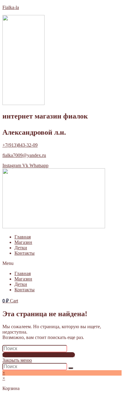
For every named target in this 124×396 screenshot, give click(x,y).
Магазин (23, 242)
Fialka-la (10, 7)
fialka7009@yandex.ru (24, 155)
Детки (20, 247)
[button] (62, 263)
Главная (22, 236)
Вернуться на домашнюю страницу (38, 354)
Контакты (24, 253)
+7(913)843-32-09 (20, 145)
